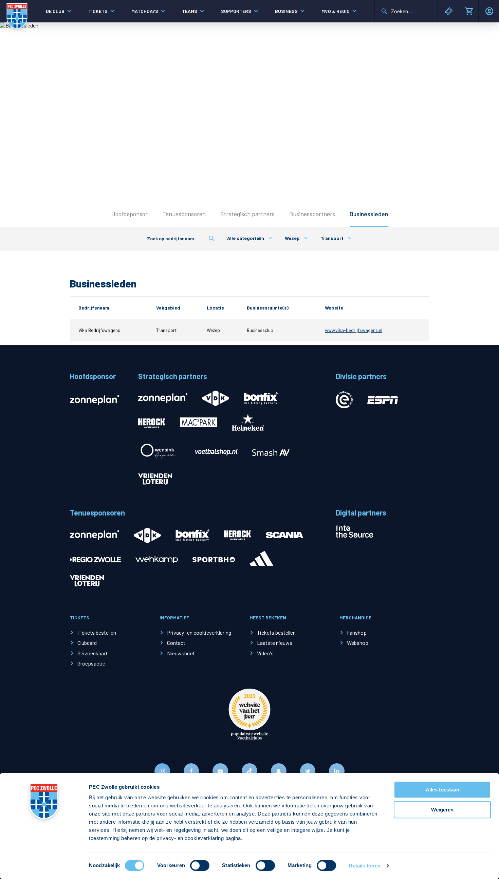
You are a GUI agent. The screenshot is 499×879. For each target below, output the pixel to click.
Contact (176, 642)
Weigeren (442, 809)
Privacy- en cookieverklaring (199, 632)
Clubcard (87, 642)
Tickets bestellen (96, 632)
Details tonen (364, 865)
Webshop (357, 642)
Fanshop (357, 632)
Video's (265, 653)
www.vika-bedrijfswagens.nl (353, 330)
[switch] (199, 865)
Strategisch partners (247, 214)
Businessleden (369, 214)
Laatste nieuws (274, 642)
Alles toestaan (442, 789)
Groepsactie (91, 663)
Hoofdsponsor (129, 214)
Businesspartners (312, 214)
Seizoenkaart (92, 653)
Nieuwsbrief (181, 653)
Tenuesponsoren (184, 214)
